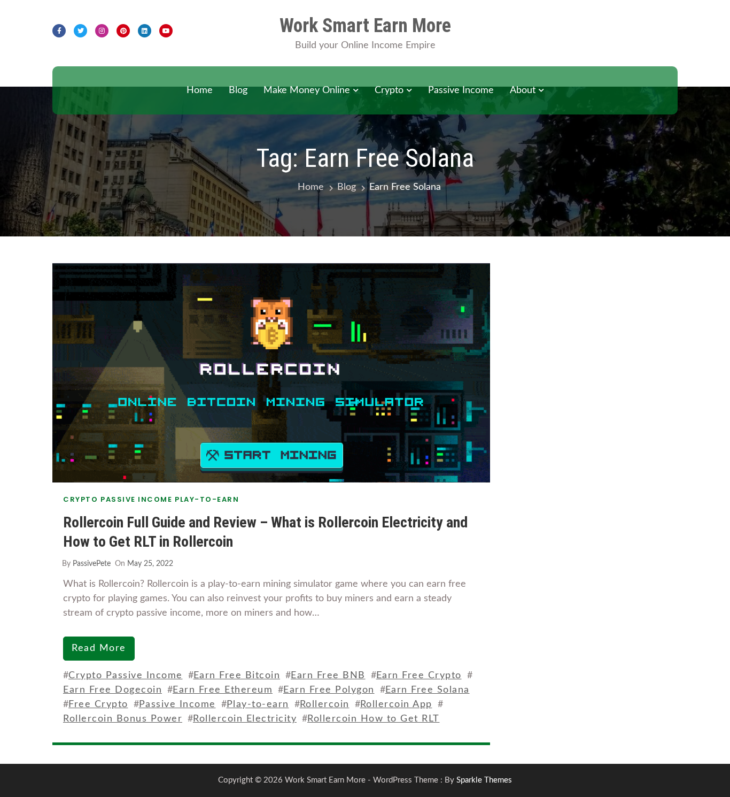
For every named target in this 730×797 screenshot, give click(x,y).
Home (200, 90)
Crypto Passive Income (125, 675)
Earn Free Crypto (419, 675)
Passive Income (461, 90)
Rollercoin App (396, 704)
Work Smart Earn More (365, 25)
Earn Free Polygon (329, 690)
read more (99, 648)
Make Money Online (306, 90)
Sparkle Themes (484, 780)
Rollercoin (325, 704)
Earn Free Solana (427, 690)
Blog (238, 90)
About (522, 90)
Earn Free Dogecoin (112, 690)
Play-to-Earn (207, 499)
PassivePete (92, 564)
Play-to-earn (258, 704)
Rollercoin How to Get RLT (373, 719)
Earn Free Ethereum (223, 690)
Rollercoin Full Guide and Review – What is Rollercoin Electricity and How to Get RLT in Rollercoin (265, 532)
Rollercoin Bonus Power (122, 719)
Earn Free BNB (328, 675)
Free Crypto (98, 704)
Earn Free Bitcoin (237, 675)
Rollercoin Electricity (245, 719)
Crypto (389, 90)
